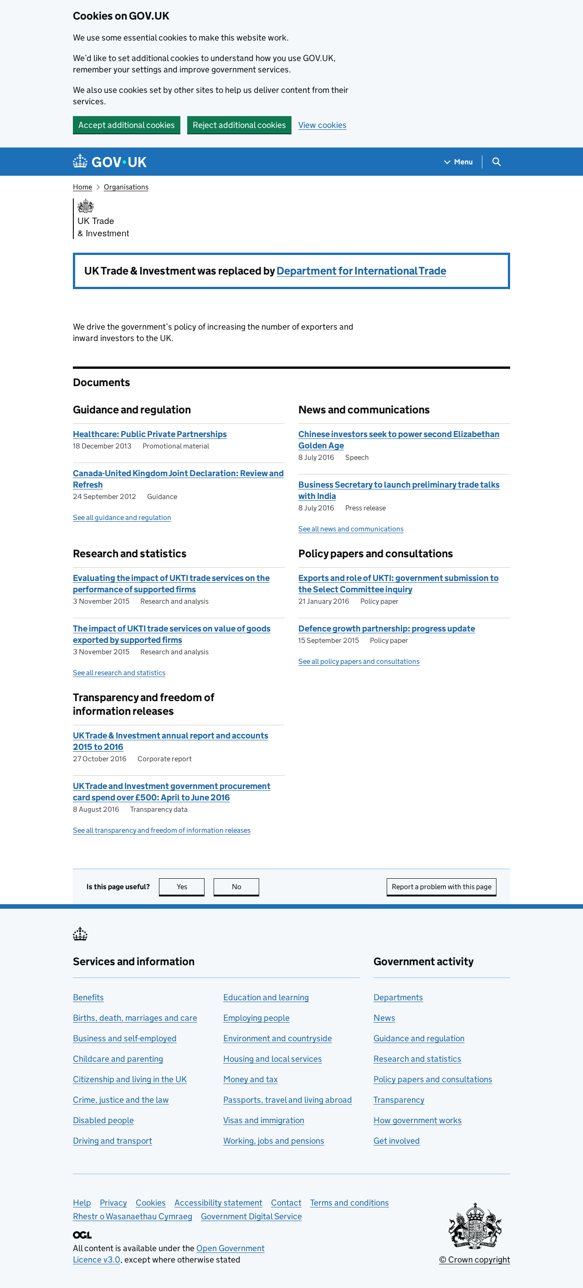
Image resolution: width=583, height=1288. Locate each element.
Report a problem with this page (441, 886)
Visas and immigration (263, 1120)
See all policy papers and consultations (358, 661)
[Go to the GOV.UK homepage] (110, 161)
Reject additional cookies (239, 125)
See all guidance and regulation (122, 517)
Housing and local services (272, 1059)
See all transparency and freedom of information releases (162, 830)
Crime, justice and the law (121, 1100)
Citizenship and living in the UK (130, 1079)
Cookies (151, 1202)
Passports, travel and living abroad (287, 1100)
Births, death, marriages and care (135, 1018)
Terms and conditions (349, 1202)
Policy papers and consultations (432, 1079)
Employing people (256, 1018)
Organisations (126, 187)
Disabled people (103, 1120)
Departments (398, 997)
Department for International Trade (361, 270)
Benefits (88, 997)
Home (82, 187)
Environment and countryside (277, 1038)
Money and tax (250, 1079)
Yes (191, 886)
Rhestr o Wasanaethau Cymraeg (132, 1216)
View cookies (322, 125)
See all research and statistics (119, 672)
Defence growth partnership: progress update (386, 628)
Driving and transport (112, 1140)
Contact (286, 1202)
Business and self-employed (125, 1038)
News (384, 1018)
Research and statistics (417, 1059)
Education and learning (266, 997)
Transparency (398, 1100)
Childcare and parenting (118, 1059)
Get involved (396, 1140)
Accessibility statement (218, 1202)
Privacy (113, 1202)
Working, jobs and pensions (273, 1140)
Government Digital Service (251, 1216)
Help (82, 1202)
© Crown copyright (474, 1259)
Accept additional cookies (126, 125)
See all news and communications (351, 528)
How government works (417, 1120)
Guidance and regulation (419, 1038)
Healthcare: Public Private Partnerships (150, 434)
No (245, 886)
